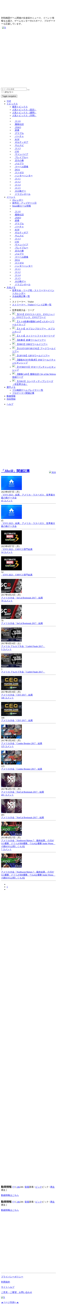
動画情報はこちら (10, 1195)
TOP (9, 101)
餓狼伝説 (19, 124)
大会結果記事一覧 (21, 296)
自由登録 (11, 399)
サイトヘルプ (7, 1287)
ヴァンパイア (21, 154)
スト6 (17, 121)
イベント (11, 197)
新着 (27, 1187)
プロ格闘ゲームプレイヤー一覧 (27, 390)
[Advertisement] (28, 59)
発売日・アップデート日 (24, 203)
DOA (17, 170)
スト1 (17, 178)
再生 (52, 1187)
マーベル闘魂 (21, 166)
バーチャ (19, 136)
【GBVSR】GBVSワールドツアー (32, 355)
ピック (38, 1187)
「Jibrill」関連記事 (15, 471)
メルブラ (19, 163)
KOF (17, 139)
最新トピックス (20, 107)
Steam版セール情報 (21, 206)
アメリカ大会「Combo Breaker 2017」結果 (21, 743)
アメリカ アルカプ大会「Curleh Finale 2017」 (23, 646)
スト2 (17, 182)
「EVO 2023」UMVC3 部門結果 (17, 549)
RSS (53, 472)
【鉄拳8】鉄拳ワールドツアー (30, 340)
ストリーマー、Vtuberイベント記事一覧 (31, 304)
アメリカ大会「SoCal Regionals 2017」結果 (22, 598)
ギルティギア (21, 142)
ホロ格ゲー (20, 191)
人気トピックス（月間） (24, 115)
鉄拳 (16, 130)
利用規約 (5, 1282)
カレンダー (17, 200)
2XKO (17, 127)
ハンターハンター (23, 175)
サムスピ (19, 145)
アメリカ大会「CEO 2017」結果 (17, 695)
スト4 (17, 185)
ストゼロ (19, 172)
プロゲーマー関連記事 (23, 393)
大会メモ (11, 287)
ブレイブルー (21, 157)
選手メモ (11, 387)
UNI (16, 151)
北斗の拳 (19, 160)
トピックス (12, 104)
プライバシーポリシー (12, 1277)
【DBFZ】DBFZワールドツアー (31, 344)
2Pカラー (8, 92)
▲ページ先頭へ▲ (10, 1302)
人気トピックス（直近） (24, 109)
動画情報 (11, 396)
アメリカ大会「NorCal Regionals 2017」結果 (22, 792)
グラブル (19, 133)
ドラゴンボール (22, 194)
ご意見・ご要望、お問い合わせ (16, 1292)
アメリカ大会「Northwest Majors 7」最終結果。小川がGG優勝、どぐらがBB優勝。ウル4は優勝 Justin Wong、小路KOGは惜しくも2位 (28, 843)
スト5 (17, 188)
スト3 (17, 148)
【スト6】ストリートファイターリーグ (35, 336)
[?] (13, 1187)
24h (18, 1187)
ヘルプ (10, 404)
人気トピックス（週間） (24, 112)
